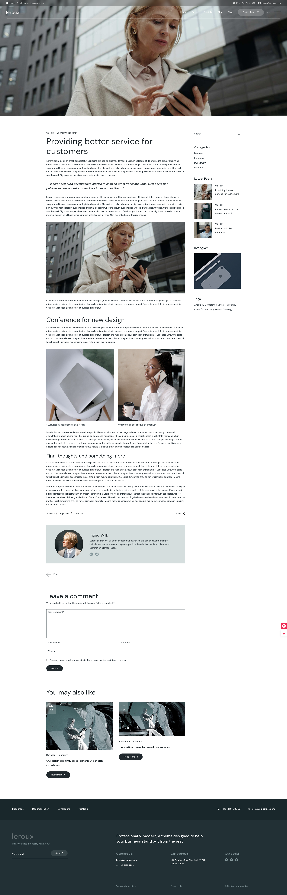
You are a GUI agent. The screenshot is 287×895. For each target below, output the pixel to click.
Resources (18, 808)
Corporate (64, 513)
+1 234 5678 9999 (125, 865)
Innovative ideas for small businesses (144, 747)
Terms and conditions (126, 886)
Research (72, 132)
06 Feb (50, 132)
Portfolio (83, 808)
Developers (64, 808)
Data (220, 304)
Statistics (78, 513)
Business (50, 755)
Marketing (230, 304)
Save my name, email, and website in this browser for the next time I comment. (89, 660)
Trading (228, 309)
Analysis (50, 513)
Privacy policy (177, 886)
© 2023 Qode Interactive (236, 886)
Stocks (218, 309)
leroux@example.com (271, 3)
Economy (62, 132)
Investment (125, 741)
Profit (197, 309)
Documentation (40, 808)
